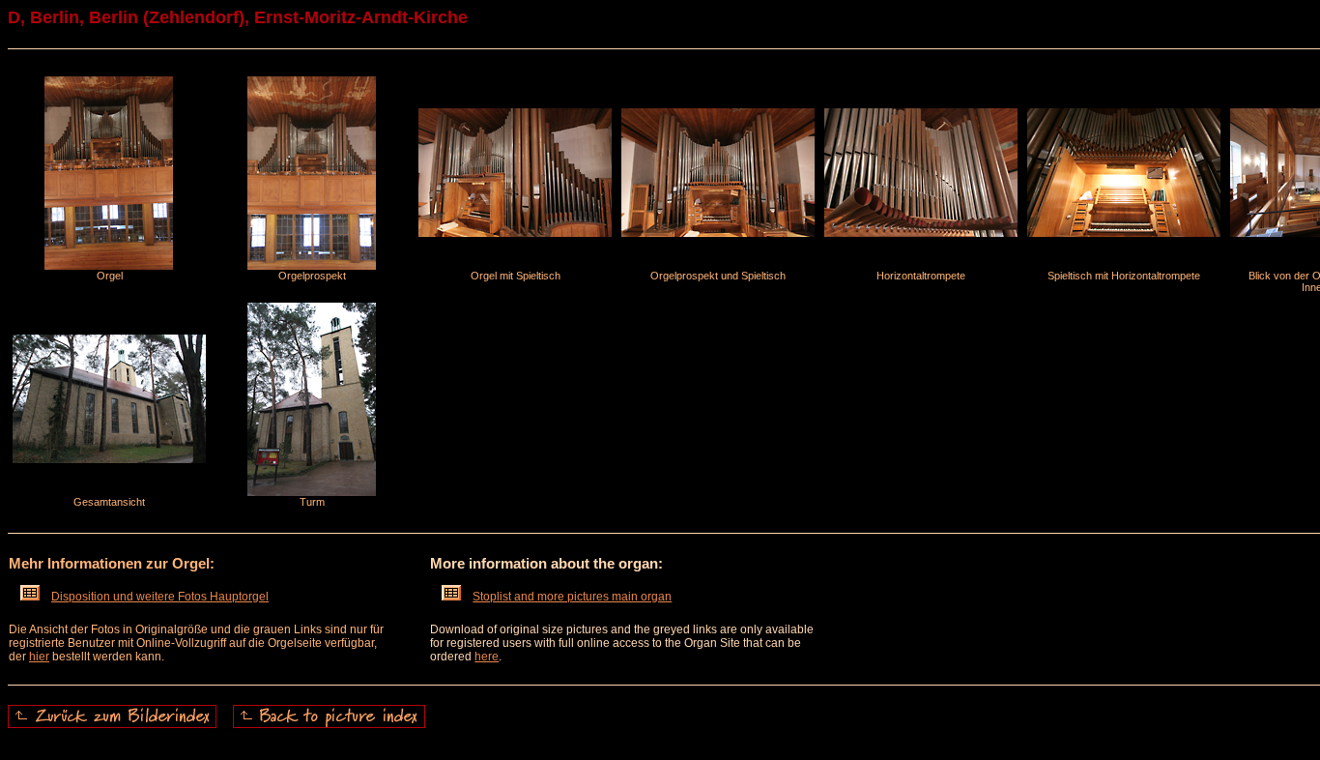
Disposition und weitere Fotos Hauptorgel (160, 596)
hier (39, 656)
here (486, 656)
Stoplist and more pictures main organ (572, 596)
